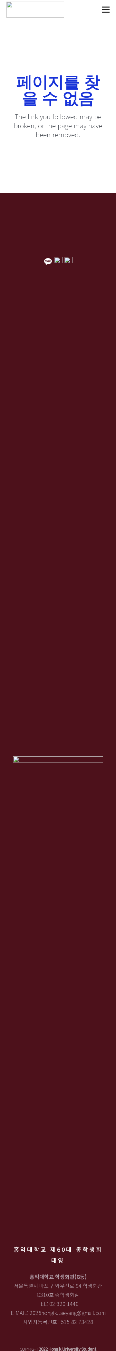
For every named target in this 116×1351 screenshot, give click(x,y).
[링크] (35, 10)
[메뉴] (106, 10)
